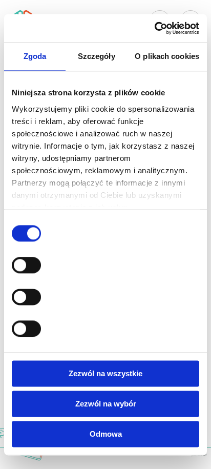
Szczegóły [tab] (96, 56)
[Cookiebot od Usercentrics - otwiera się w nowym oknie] (154, 28)
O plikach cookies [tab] (167, 56)
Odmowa (106, 434)
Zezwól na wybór (105, 403)
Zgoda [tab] (35, 56)
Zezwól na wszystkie (105, 373)
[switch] (26, 265)
